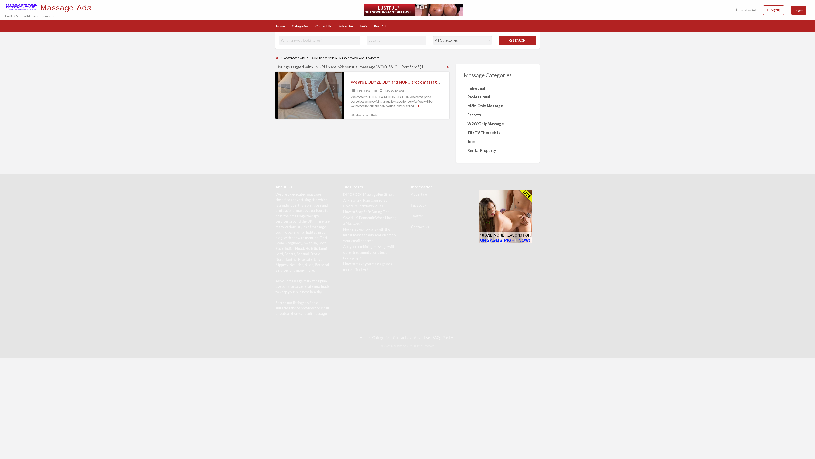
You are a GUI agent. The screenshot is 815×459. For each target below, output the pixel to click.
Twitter (417, 216)
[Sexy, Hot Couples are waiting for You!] (505, 216)
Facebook (418, 205)
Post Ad (380, 26)
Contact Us (323, 26)
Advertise (346, 26)
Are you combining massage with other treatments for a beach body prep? (369, 252)
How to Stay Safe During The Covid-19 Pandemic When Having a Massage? (370, 217)
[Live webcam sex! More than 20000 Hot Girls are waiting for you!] (413, 9)
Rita (375, 90)
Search (518, 40)
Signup (776, 10)
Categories (300, 26)
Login (799, 10)
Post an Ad (748, 10)
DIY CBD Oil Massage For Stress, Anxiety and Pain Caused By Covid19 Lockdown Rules (369, 200)
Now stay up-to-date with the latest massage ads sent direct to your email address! (369, 235)
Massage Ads (65, 7)
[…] (417, 106)
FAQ (363, 26)
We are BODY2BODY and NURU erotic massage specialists (405, 81)
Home (280, 26)
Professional (363, 90)
